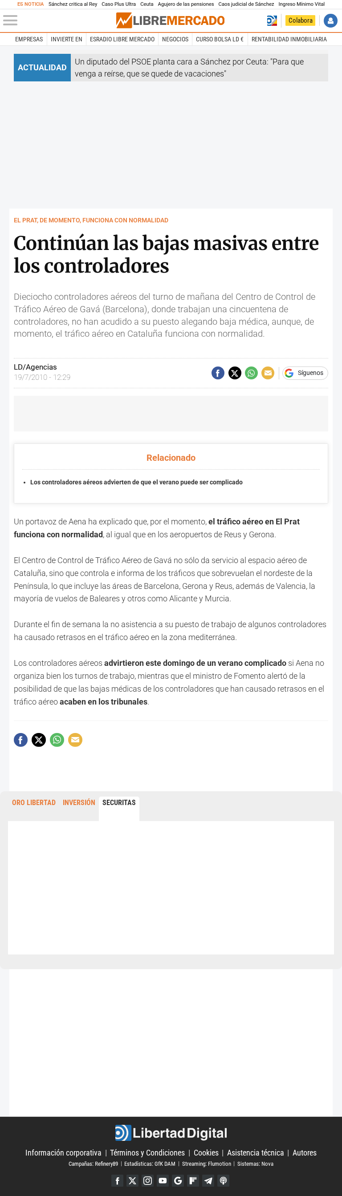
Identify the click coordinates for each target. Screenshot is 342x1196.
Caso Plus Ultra (119, 4)
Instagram (148, 1181)
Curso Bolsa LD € (220, 39)
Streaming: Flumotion (206, 1163)
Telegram (208, 1181)
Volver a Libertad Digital (272, 21)
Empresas (29, 39)
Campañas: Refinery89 (93, 1163)
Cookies (206, 1152)
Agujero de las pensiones (186, 4)
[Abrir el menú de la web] (58, 20)
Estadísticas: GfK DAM (149, 1163)
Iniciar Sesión (331, 21)
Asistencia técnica (255, 1152)
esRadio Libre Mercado (122, 39)
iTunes (223, 1181)
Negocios (175, 39)
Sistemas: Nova (255, 1163)
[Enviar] (251, 372)
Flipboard (193, 1181)
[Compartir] (218, 372)
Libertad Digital (171, 1133)
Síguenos (310, 373)
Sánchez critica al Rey (73, 4)
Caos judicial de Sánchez (246, 4)
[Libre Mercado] (170, 20)
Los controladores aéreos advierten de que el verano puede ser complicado (136, 482)
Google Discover (178, 1181)
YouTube (163, 1181)
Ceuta (146, 4)
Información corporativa (63, 1152)
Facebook (117, 1181)
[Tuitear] (234, 372)
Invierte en (66, 39)
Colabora (301, 20)
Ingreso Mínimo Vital (302, 4)
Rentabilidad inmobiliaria (289, 39)
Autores (305, 1152)
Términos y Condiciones (147, 1152)
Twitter (132, 1181)
